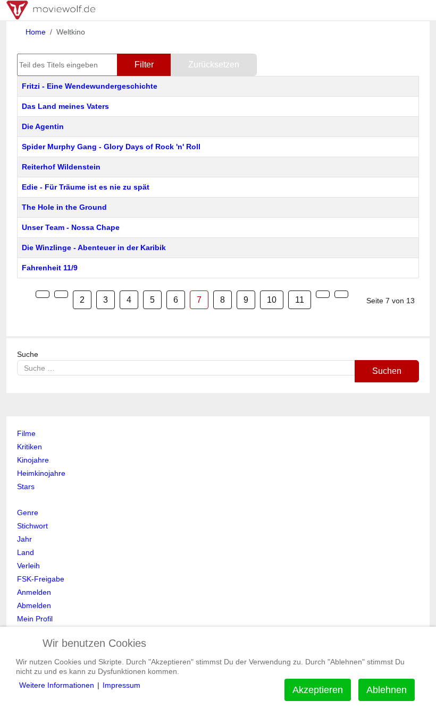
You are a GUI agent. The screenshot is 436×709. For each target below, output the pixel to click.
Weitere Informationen (56, 685)
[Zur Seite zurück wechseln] (61, 294)
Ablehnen (386, 690)
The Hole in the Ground (64, 207)
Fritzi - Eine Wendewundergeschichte (89, 86)
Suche (27, 354)
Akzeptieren (317, 690)
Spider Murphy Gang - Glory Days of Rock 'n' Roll (111, 146)
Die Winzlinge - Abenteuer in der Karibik (94, 247)
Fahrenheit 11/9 (50, 267)
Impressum (121, 685)
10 (271, 299)
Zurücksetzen (213, 64)
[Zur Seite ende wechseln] (341, 294)
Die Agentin (43, 126)
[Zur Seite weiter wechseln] (323, 294)
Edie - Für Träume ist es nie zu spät (85, 187)
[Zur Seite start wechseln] (42, 294)
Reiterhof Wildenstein (61, 167)
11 (299, 299)
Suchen (386, 370)
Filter (144, 64)
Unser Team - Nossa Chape (71, 227)
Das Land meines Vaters (65, 106)
